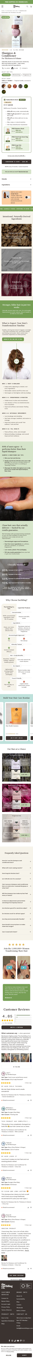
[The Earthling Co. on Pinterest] (21, 1341)
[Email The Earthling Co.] (23, 1341)
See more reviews (17, 1275)
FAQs (3, 1324)
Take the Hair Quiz (23, 171)
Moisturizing (16, 75)
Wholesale (20, 1307)
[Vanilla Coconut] (4, 86)
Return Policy (5, 1301)
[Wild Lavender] (20, 86)
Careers (19, 1305)
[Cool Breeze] (4, 92)
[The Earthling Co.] (16, 6)
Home (2, 10)
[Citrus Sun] (15, 86)
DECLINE (8, 1355)
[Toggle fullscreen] (13, 976)
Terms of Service (6, 1310)
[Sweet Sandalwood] (9, 86)
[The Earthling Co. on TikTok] (15, 1341)
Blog (18, 1302)
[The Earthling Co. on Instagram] (12, 1341)
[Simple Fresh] (26, 86)
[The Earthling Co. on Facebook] (9, 1341)
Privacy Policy (5, 1307)
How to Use (4, 1318)
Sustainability (21, 1299)
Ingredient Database (7, 1321)
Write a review (16, 1027)
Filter (17, 1067)
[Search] (28, 6)
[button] (5, 6)
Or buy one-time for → (16, 156)
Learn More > (25, 774)
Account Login (5, 1304)
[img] (24, 1033)
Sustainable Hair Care (12, 10)
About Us (19, 1296)
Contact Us (4, 1298)
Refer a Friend (21, 1310)
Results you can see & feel (13, 339)
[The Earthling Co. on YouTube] (18, 1341)
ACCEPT (24, 1355)
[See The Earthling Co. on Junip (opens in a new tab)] (20, 1279)
